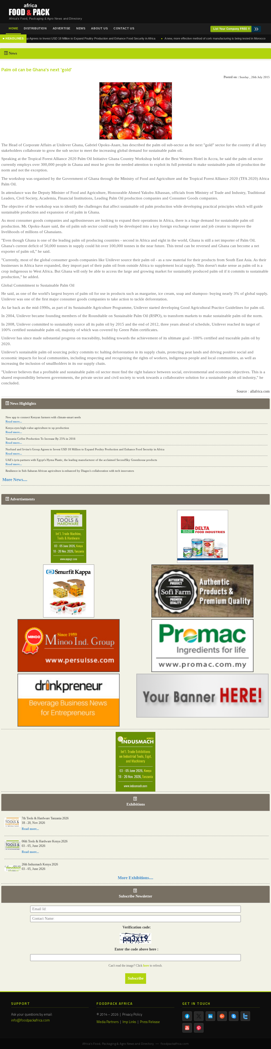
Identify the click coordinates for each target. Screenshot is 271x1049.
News (80, 28)
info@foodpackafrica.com (30, 1020)
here (146, 965)
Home (13, 28)
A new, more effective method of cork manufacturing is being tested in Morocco (197, 38)
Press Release (150, 1021)
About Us (99, 28)
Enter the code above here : (135, 949)
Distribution (35, 28)
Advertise (61, 28)
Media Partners (108, 1021)
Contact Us (124, 28)
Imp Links (129, 1021)
